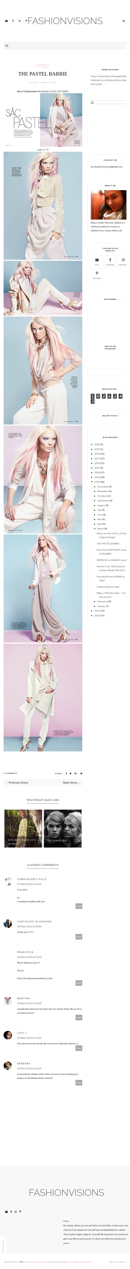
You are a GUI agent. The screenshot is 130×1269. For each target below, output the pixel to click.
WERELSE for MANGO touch (112, 560)
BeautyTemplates (37, 1262)
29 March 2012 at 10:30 (29, 1003)
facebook (110, 265)
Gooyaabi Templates (80, 1262)
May (99, 519)
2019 (97, 449)
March (100, 528)
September (103, 500)
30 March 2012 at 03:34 (29, 1068)
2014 (97, 472)
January (101, 606)
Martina (23, 998)
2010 (97, 615)
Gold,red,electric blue (108, 586)
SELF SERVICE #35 (57, 840)
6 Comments (10, 773)
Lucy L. (22, 1032)
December (102, 486)
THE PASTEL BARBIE (108, 543)
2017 (97, 458)
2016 (97, 463)
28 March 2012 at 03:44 (29, 926)
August (101, 505)
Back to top (116, 1262)
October (101, 495)
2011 (97, 610)
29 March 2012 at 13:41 (29, 1037)
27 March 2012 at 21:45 (29, 884)
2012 (97, 481)
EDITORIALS (43, 65)
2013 (97, 477)
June (99, 514)
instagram (123, 265)
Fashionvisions (66, 1192)
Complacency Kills (32, 879)
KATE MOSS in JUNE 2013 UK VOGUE (22, 842)
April (99, 523)
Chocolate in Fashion (34, 921)
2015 (97, 467)
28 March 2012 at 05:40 (29, 957)
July (99, 509)
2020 (97, 444)
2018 (97, 453)
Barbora (23, 1063)
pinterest (97, 278)
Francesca (25, 952)
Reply (79, 906)
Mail (97, 265)
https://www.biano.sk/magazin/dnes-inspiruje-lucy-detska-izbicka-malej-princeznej (110, 80)
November (102, 491)
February (102, 601)
